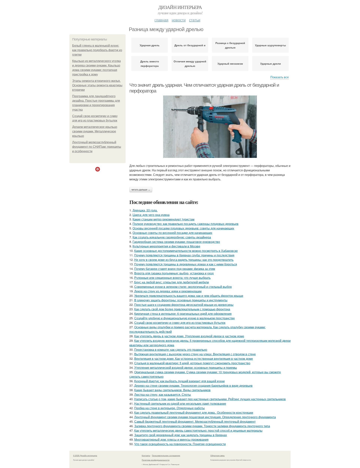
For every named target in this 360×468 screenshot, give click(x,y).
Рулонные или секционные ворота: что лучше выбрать (172, 277)
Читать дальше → (140, 189)
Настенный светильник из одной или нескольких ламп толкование (180, 403)
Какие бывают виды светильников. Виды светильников (172, 390)
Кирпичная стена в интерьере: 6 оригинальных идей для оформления (183, 313)
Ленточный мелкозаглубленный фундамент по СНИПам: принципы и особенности (96, 147)
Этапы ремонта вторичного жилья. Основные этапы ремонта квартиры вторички (97, 85)
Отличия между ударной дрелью (190, 63)
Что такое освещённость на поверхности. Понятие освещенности (180, 444)
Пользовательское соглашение (166, 455)
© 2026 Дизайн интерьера (85, 455)
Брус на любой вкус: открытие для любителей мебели (171, 282)
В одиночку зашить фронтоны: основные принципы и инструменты (180, 300)
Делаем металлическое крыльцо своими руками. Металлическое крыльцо (94, 131)
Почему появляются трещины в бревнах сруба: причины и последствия (184, 255)
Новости (179, 19)
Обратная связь (217, 455)
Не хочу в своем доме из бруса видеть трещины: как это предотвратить (183, 260)
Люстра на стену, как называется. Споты (162, 394)
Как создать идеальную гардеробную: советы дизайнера (172, 237)
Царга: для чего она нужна (151, 215)
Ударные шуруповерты (270, 45)
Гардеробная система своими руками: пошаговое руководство (176, 242)
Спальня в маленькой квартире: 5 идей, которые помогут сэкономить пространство (192, 363)
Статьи (194, 19)
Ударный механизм (230, 63)
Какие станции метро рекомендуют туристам (163, 219)
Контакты (146, 455)
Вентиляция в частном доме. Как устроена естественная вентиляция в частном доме (193, 358)
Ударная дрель (150, 45)
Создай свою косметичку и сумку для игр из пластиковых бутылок (179, 322)
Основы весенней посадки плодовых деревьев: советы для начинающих (183, 228)
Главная (161, 19)
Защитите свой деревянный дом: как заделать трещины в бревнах (180, 435)
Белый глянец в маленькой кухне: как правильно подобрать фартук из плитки (97, 50)
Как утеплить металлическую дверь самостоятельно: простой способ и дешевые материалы (198, 430)
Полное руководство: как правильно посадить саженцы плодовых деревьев (185, 224)
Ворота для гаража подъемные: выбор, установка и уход (174, 273)
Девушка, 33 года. (145, 210)
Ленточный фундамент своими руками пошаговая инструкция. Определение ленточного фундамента (205, 417)
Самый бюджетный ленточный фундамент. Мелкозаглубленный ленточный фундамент (195, 421)
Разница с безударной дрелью (230, 45)
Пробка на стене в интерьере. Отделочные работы (169, 408)
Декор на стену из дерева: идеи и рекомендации (168, 291)
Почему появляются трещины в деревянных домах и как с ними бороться (185, 264)
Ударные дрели (270, 63)
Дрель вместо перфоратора (149, 63)
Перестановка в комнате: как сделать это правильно (170, 349)
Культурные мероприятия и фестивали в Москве (166, 246)
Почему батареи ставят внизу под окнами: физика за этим (174, 268)
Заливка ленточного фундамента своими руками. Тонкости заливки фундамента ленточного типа (202, 426)
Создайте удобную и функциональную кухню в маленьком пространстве (184, 318)
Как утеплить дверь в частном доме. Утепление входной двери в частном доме (189, 336)
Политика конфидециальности (156, 460)
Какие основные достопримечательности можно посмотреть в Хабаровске (186, 251)
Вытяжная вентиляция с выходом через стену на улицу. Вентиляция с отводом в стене (195, 354)
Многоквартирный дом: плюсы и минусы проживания (171, 439)
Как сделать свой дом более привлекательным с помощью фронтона (182, 309)
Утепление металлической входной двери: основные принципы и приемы (185, 367)
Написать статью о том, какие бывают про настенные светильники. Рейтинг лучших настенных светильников (210, 399)
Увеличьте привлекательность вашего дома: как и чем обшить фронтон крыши (188, 295)
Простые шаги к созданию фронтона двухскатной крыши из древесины (183, 304)
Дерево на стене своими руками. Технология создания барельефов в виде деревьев (193, 385)
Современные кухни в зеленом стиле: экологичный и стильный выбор (183, 286)
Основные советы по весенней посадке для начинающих (172, 233)
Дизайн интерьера (180, 7)
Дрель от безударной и (190, 45)
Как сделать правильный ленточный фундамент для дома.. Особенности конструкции (193, 412)
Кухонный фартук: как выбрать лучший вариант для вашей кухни (179, 381)
